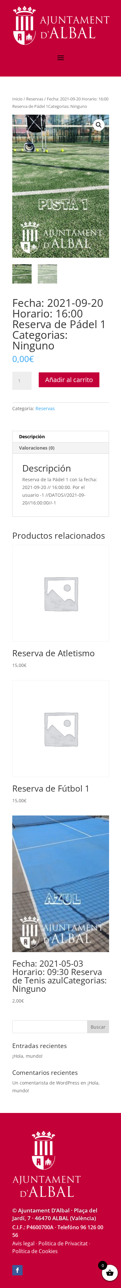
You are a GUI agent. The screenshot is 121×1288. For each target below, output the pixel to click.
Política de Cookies (35, 1251)
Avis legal (23, 1243)
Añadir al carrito (69, 379)
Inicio (17, 99)
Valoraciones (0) (37, 448)
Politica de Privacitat (63, 1243)
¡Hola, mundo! (27, 1056)
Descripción (32, 436)
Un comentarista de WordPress (45, 1083)
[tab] (60, 436)
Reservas (34, 99)
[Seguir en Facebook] (17, 1270)
